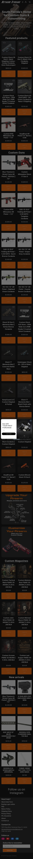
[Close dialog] (30, 420)
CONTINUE (9, 433)
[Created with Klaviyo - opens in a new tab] (16, 439)
